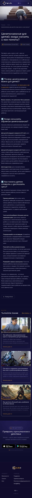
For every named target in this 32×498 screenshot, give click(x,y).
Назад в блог (9, 296)
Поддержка (17, 476)
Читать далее (6, 346)
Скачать (4, 478)
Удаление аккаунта (19, 478)
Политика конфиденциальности (22, 481)
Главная (3, 25)
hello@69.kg (17, 483)
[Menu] (28, 3)
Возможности (5, 476)
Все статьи (25, 313)
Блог (9, 25)
